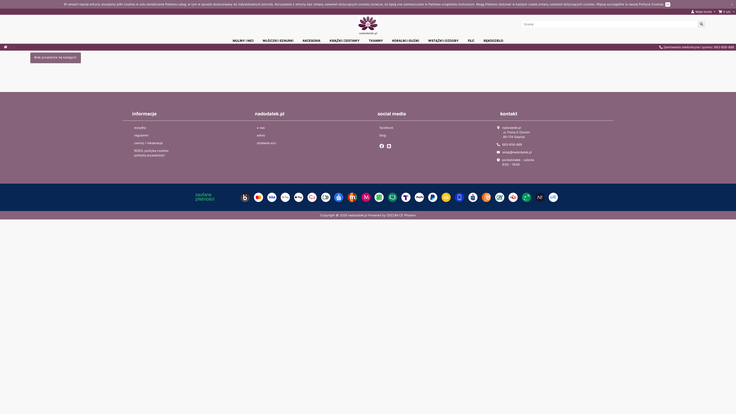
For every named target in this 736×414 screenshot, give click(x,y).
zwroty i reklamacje (148, 143)
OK (667, 4)
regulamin (141, 135)
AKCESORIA (311, 41)
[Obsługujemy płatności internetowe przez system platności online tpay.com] (368, 197)
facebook (386, 128)
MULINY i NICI (243, 41)
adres (261, 135)
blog (383, 135)
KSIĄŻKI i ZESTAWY (345, 41)
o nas (261, 128)
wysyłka (140, 128)
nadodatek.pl (357, 215)
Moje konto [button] (704, 12)
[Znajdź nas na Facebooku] (383, 146)
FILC (471, 41)
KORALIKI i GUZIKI (405, 41)
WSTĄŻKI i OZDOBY (443, 41)
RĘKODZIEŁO (493, 41)
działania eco (266, 143)
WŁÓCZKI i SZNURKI (278, 41)
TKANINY (376, 41)
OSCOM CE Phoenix (401, 215)
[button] (726, 12)
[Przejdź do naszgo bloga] (390, 146)
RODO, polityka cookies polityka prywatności (151, 153)
